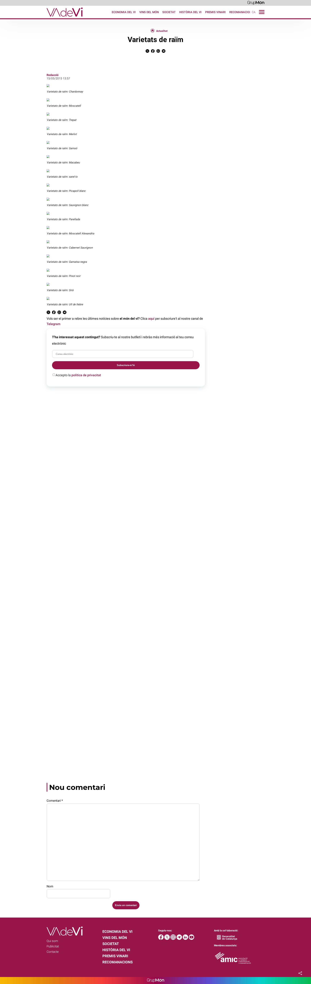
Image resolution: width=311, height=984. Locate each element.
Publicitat (53, 946)
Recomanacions (241, 12)
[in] (186, 938)
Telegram (53, 324)
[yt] (191, 938)
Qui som (52, 941)
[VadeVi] (41, 17)
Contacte (53, 951)
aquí (151, 318)
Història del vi (190, 12)
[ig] (173, 938)
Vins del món (149, 12)
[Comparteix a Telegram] (163, 51)
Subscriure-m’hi (126, 365)
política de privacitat (86, 375)
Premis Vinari (215, 12)
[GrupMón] (255, 2)
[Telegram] (180, 938)
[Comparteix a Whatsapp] (158, 51)
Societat (169, 12)
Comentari (55, 800)
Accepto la (78, 375)
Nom (50, 886)
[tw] (167, 938)
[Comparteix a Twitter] (147, 51)
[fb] (161, 938)
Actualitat (162, 31)
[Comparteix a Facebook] (153, 51)
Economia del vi (124, 12)
